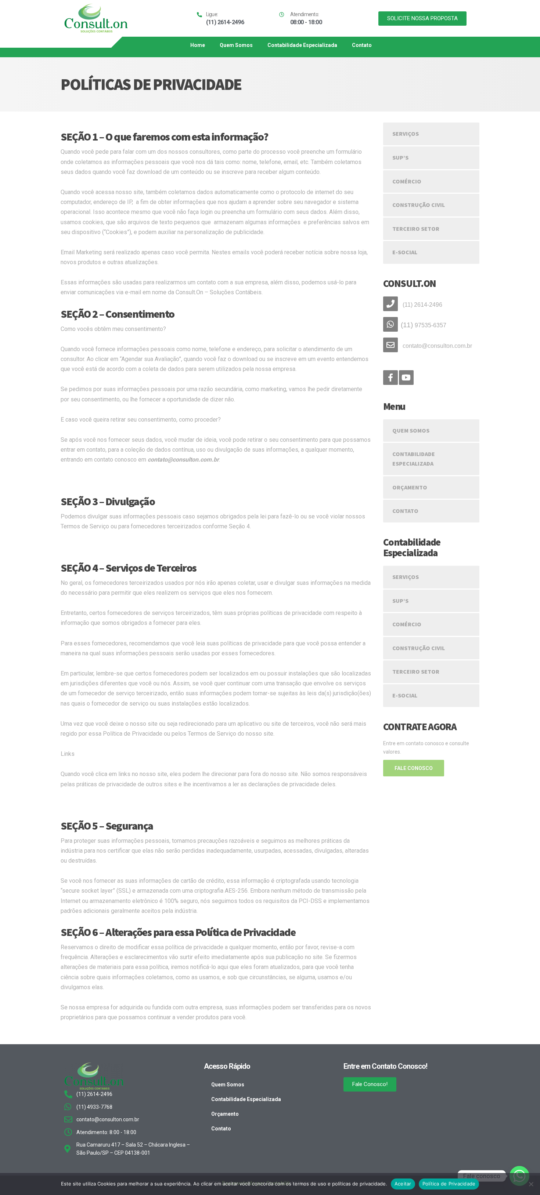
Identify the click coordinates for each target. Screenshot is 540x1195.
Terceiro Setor (415, 228)
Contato (362, 45)
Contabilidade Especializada (302, 45)
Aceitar (403, 1184)
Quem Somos (236, 45)
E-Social (404, 252)
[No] (530, 1184)
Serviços (405, 133)
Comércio (406, 181)
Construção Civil (418, 204)
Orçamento (409, 487)
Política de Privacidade (449, 1184)
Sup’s (400, 157)
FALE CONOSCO (414, 768)
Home (197, 45)
